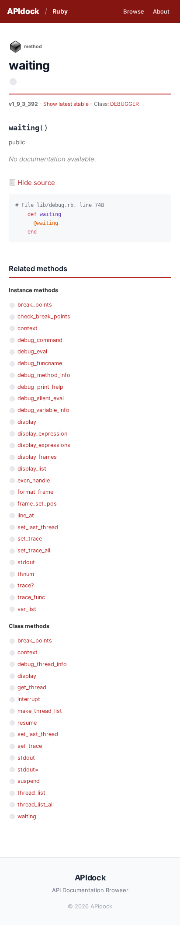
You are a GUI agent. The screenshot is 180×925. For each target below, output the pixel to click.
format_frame (35, 492)
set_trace (29, 538)
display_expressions (43, 445)
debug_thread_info (42, 664)
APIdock (23, 11)
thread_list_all (35, 804)
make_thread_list (39, 711)
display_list (31, 468)
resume (27, 722)
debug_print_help (40, 387)
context (27, 328)
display (26, 422)
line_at (25, 515)
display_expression (42, 433)
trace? (25, 585)
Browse (133, 11)
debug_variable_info (43, 410)
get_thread (31, 687)
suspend (28, 781)
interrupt (28, 699)
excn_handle (33, 480)
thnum (25, 574)
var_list (26, 609)
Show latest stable (66, 104)
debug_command (39, 340)
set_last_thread (37, 527)
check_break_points (43, 316)
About (161, 11)
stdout (26, 562)
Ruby (60, 11)
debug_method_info (43, 375)
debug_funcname (39, 363)
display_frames (37, 457)
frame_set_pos (37, 503)
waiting (26, 816)
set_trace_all (33, 550)
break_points (34, 304)
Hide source (36, 182)
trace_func (31, 597)
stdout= (27, 769)
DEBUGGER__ (126, 104)
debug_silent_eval (40, 398)
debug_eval (32, 351)
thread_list (31, 792)
